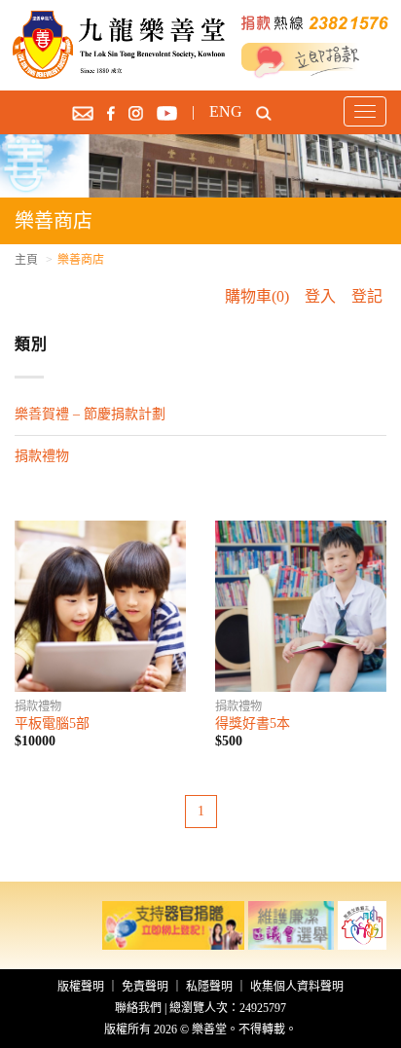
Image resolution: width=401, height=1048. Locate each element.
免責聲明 (145, 987)
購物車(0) (257, 296)
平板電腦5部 (52, 723)
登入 (320, 296)
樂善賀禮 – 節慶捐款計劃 (90, 414)
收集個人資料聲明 (297, 987)
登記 (367, 296)
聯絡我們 (138, 1008)
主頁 (26, 260)
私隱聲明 (209, 987)
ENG (225, 111)
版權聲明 (80, 987)
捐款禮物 (42, 456)
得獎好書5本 (252, 723)
